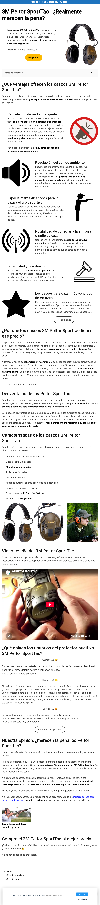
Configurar (82, 899)
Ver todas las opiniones (50, 729)
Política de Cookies (54, 895)
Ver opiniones (64, 319)
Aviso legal (9, 871)
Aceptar (82, 894)
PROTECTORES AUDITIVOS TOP (49, 2)
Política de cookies (13, 879)
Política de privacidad (14, 875)
